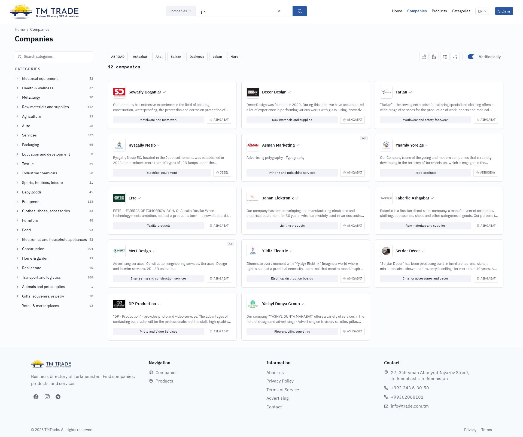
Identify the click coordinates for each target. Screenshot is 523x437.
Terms (486, 429)
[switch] (472, 56)
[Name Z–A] (455, 56)
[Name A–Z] (444, 56)
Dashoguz (197, 56)
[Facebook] (36, 397)
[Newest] (423, 56)
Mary (234, 56)
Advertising (277, 398)
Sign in (504, 11)
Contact (274, 406)
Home (397, 10)
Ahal (159, 56)
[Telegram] (58, 397)
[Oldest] (434, 56)
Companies (178, 11)
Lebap (217, 56)
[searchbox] (54, 56)
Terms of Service (282, 389)
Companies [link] (40, 29)
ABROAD (117, 56)
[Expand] (17, 78)
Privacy (470, 429)
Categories (461, 10)
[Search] (300, 11)
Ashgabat (140, 56)
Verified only (490, 56)
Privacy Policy (280, 381)
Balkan (176, 56)
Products (439, 10)
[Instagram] (47, 397)
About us (275, 372)
